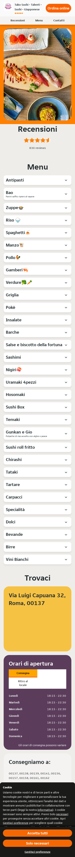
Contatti (58, 20)
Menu (39, 20)
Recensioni (18, 20)
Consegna (23, 673)
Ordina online (58, 8)
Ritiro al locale (23, 683)
